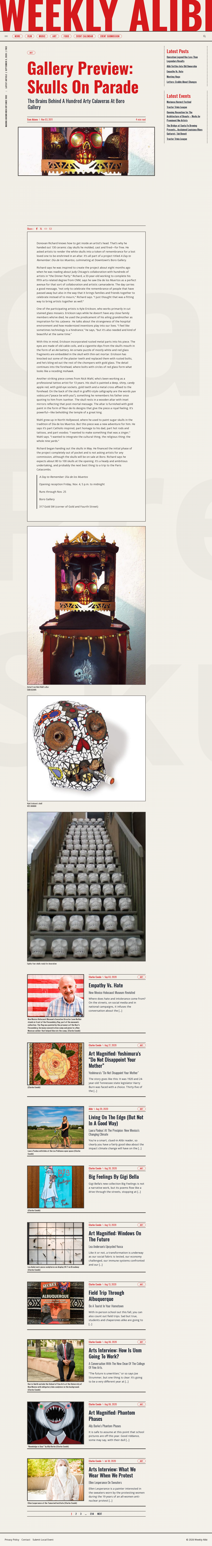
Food (66, 36)
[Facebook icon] (36, 229)
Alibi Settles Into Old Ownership (182, 66)
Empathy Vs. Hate (175, 71)
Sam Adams (32, 119)
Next (99, 1514)
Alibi (91, 1109)
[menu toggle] (6, 36)
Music (42, 36)
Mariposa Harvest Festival (179, 102)
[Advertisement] (86, 201)
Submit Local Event (43, 1539)
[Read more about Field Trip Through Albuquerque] (55, 1305)
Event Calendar (84, 36)
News (17, 36)
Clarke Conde (95, 977)
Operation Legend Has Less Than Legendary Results (182, 59)
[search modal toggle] (204, 36)
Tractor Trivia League (177, 107)
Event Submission (109, 36)
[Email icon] (50, 229)
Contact (25, 1539)
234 (92, 1514)
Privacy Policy (12, 1539)
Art (54, 36)
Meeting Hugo (173, 76)
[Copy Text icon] (45, 229)
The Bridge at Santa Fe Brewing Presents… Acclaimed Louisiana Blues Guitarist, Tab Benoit (184, 129)
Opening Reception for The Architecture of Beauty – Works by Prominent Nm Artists (183, 116)
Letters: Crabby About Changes (182, 82)
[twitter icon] (41, 229)
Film (29, 36)
